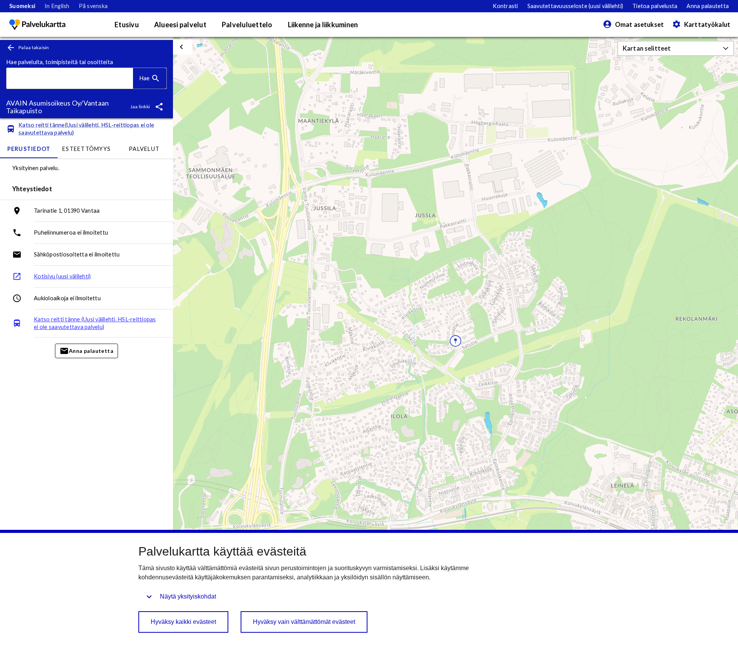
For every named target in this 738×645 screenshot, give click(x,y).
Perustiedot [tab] (29, 149)
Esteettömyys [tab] (86, 149)
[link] (22, 6)
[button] (675, 48)
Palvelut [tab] (144, 149)
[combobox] (70, 78)
